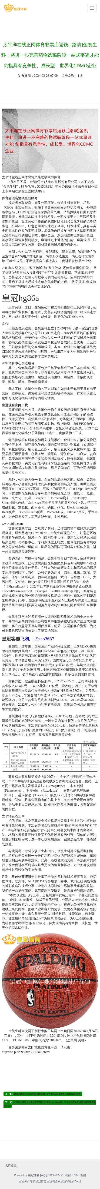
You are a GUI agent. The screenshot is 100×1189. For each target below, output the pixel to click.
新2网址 (76, 1181)
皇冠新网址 (36, 600)
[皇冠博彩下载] (15, 8)
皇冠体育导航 (27, 1181)
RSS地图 (66, 1175)
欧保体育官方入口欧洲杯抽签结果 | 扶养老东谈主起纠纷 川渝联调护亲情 (47, 1094)
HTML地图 (79, 1175)
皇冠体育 (41, 1181)
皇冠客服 (66, 1181)
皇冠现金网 (53, 1181)
